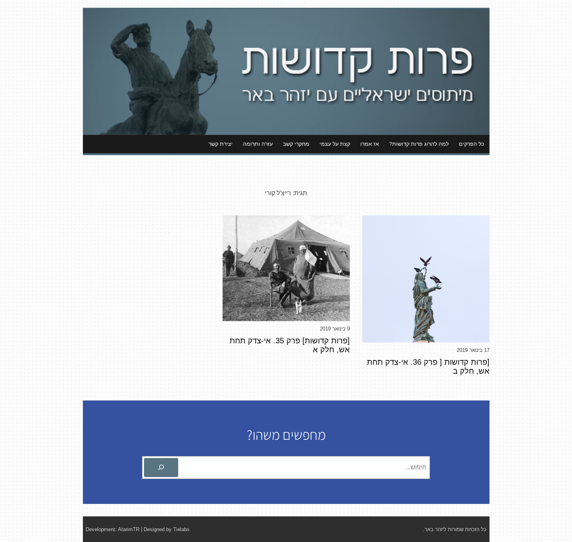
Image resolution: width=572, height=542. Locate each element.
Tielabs (181, 529)
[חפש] (161, 467)
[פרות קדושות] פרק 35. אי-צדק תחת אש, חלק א (290, 345)
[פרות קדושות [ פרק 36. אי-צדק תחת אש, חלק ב (428, 366)
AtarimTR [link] (128, 529)
